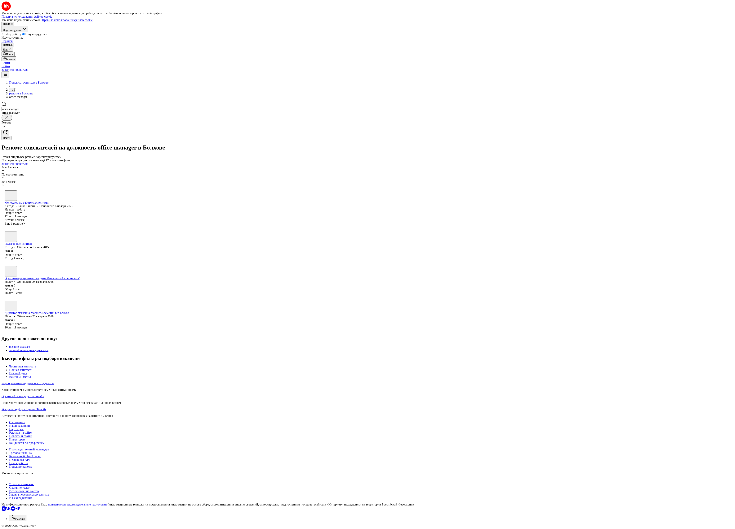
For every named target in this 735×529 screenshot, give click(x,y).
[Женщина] (11, 195)
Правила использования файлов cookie (67, 20)
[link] (8, 54)
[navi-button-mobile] (5, 75)
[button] (6, 62)
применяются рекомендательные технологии (77, 504)
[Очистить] (7, 118)
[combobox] (19, 109)
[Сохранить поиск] (5, 133)
